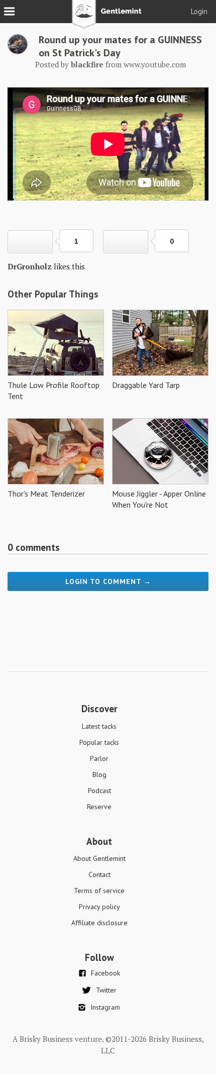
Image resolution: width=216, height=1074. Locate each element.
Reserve (99, 806)
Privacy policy (99, 906)
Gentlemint (108, 18)
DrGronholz (30, 266)
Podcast (99, 790)
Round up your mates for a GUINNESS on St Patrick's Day (120, 46)
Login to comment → (108, 581)
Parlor (99, 758)
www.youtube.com (155, 64)
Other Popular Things (53, 294)
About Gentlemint (99, 858)
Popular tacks (99, 742)
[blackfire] (18, 51)
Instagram (105, 1007)
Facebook (105, 973)
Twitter (106, 990)
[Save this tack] (125, 241)
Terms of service (99, 890)
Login (199, 11)
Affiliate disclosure (99, 922)
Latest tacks (99, 726)
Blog (99, 774)
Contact (99, 874)
